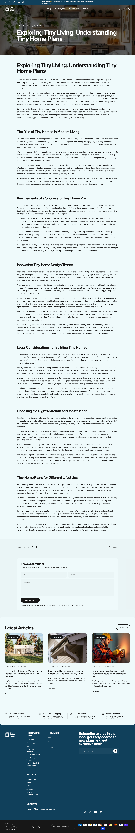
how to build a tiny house (70, 388)
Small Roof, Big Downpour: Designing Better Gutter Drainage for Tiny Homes (66, 672)
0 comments (114, 547)
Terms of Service (73, 605)
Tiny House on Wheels (32, 759)
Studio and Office (33, 755)
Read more (8, 694)
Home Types (51, 741)
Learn (28, 783)
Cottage (29, 746)
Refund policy (8, 827)
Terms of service (26, 827)
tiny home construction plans (38, 93)
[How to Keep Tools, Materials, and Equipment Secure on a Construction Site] (111, 648)
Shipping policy (36, 827)
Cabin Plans (30, 743)
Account (29, 789)
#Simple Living (13, 637)
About (49, 744)
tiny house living (44, 152)
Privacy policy (16, 827)
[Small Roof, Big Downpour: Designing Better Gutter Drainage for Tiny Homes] (67, 648)
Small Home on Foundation (32, 750)
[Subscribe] (115, 751)
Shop (49, 738)
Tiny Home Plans (32, 779)
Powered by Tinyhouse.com (32, 793)
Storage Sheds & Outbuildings (32, 764)
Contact (50, 747)
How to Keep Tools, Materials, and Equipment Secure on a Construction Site (109, 674)
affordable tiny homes (40, 227)
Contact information (10, 829)
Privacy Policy (60, 605)
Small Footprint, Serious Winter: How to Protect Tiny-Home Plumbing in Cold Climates (23, 674)
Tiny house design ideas (27, 455)
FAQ (28, 786)
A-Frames (30, 740)
